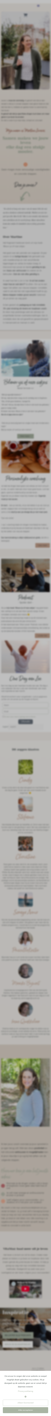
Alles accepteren (25, 1410)
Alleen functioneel (26, 1402)
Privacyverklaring (25, 1391)
